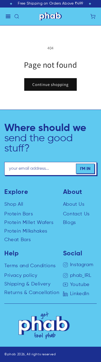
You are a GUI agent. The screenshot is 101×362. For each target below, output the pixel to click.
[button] (8, 16)
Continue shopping (50, 84)
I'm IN (85, 168)
